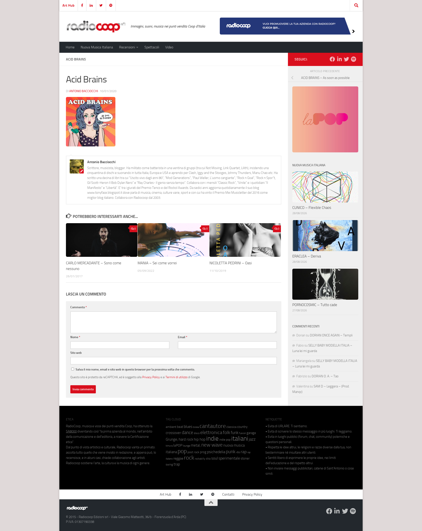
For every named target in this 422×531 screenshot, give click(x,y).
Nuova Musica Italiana (97, 47)
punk (230, 451)
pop (182, 451)
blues (188, 426)
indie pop (225, 440)
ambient (171, 427)
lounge (186, 445)
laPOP (177, 445)
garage (251, 433)
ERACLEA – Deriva (306, 256)
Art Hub (68, 5)
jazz (252, 439)
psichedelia (216, 451)
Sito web (76, 353)
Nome (75, 337)
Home (70, 47)
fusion (242, 433)
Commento (78, 307)
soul (214, 458)
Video (169, 47)
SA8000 (71, 431)
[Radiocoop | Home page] (96, 26)
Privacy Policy (151, 377)
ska (208, 458)
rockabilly (200, 458)
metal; (196, 445)
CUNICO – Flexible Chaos (311, 207)
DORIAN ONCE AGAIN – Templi (331, 335)
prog (203, 452)
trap (177, 464)
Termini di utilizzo (176, 377)
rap (244, 451)
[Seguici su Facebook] (332, 59)
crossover (173, 433)
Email (182, 337)
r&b (238, 452)
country (242, 427)
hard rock (186, 439)
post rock (193, 452)
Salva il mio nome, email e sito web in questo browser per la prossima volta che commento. (135, 369)
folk (226, 432)
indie (212, 438)
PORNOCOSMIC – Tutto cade (314, 305)
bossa (196, 427)
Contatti (228, 494)
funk (234, 432)
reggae (178, 458)
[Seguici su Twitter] (346, 59)
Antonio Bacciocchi (83, 91)
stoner (245, 458)
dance (187, 432)
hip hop (200, 439)
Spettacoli (151, 47)
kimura (169, 445)
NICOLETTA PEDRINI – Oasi (230, 263)
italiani (239, 438)
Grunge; (172, 439)
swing (169, 464)
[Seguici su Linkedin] (339, 59)
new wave (212, 445)
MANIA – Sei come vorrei (157, 263)
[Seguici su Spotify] (353, 59)
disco (197, 433)
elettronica (211, 432)
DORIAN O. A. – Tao (325, 376)
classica (231, 427)
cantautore (213, 426)
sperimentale (229, 458)
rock (189, 457)
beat (180, 427)
